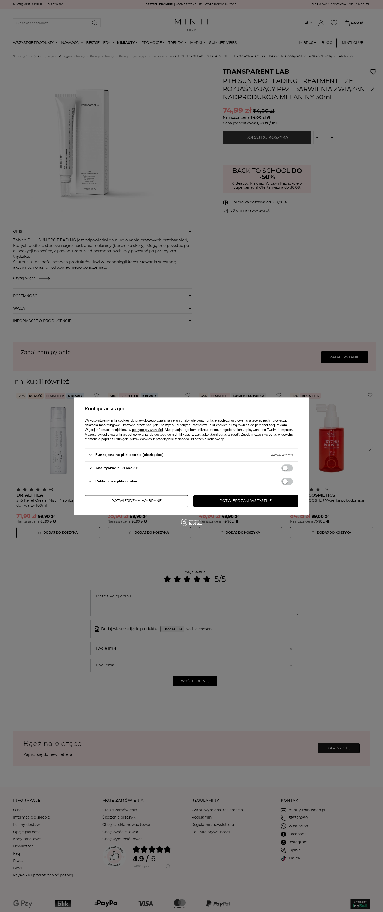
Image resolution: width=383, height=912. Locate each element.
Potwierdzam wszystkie (246, 501)
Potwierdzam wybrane (136, 501)
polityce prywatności (147, 430)
